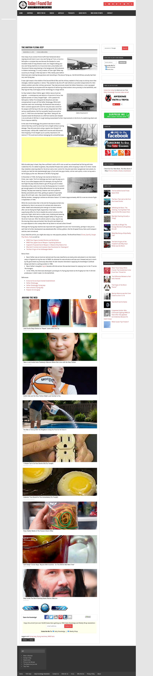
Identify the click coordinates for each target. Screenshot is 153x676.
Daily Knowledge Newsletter (42, 673)
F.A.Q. (72, 673)
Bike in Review (27, 656)
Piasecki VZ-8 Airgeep (33, 290)
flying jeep (32, 636)
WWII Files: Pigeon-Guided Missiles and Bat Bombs (42, 240)
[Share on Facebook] (46, 617)
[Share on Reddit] (56, 617)
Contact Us (56, 673)
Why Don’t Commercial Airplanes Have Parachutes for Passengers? (47, 247)
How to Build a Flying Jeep (34, 287)
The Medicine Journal (30, 664)
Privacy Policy (91, 673)
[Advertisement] (76, 29)
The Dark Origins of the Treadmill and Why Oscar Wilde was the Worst (120, 244)
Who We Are (80, 673)
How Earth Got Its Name (119, 302)
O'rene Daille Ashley (42, 52)
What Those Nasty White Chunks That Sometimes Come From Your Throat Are (121, 270)
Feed (30, 237)
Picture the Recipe (29, 662)
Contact (110, 13)
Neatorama (26, 660)
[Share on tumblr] (65, 617)
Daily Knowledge (59, 631)
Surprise (30, 13)
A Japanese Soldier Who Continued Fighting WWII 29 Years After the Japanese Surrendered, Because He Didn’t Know (117, 315)
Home (21, 13)
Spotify (88, 235)
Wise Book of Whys (97, 13)
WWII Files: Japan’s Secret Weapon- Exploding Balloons (43, 242)
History (31, 640)
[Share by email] (70, 617)
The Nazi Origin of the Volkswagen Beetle (39, 249)
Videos (52, 13)
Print (110, 171)
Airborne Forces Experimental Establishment (40, 281)
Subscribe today (109, 90)
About (99, 673)
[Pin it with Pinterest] (60, 617)
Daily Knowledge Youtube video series (116, 92)
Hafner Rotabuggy (32, 283)
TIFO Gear (28, 673)
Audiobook (127, 171)
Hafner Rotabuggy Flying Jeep (35, 285)
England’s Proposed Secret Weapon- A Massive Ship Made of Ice (46, 245)
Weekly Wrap (73, 631)
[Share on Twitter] (51, 617)
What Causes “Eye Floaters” (120, 322)
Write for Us (41, 13)
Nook (120, 171)
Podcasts (71, 13)
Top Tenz (26, 666)
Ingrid (44, 266)
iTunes (83, 235)
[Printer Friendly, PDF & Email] (88, 617)
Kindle (115, 171)
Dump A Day (27, 658)
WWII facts (51, 636)
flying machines (42, 636)
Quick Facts (82, 13)
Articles (61, 13)
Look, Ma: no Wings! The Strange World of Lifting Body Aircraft (121, 227)
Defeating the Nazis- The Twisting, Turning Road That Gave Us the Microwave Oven (121, 210)
